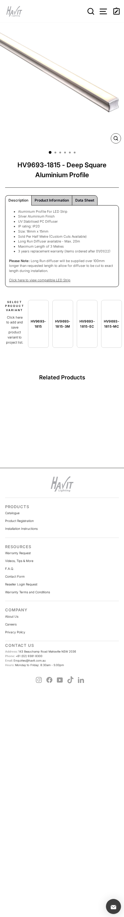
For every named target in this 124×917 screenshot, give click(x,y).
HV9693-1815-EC (87, 324)
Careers (11, 624)
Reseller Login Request (21, 584)
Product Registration (19, 521)
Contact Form (15, 576)
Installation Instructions (21, 528)
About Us (11, 616)
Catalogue (12, 513)
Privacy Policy (15, 632)
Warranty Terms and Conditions (27, 592)
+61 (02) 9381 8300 (23, 656)
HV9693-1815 (38, 324)
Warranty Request (18, 553)
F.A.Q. (9, 568)
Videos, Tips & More (19, 561)
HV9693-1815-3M (62, 324)
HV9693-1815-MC (111, 324)
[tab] (18, 200)
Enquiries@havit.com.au (25, 660)
